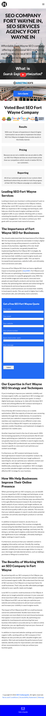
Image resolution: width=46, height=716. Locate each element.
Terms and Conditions (10, 697)
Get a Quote (23, 93)
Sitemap (41, 697)
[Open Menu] (43, 4)
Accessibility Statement (28, 697)
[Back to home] (4, 4)
